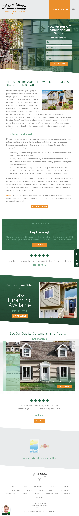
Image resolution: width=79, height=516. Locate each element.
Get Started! (64, 386)
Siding (41, 490)
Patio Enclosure (15, 490)
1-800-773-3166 (59, 9)
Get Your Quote (39, 206)
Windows (29, 490)
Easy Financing (38, 486)
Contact (9, 195)
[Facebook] (39, 479)
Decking (51, 490)
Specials (24, 486)
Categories (39, 497)
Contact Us (52, 486)
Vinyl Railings (65, 490)
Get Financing (19, 316)
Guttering (36, 494)
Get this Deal (39, 245)
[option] (47, 366)
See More (39, 421)
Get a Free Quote (59, 64)
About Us (13, 486)
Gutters (24, 494)
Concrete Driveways (51, 494)
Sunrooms (65, 486)
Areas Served (68, 494)
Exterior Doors (10, 494)
